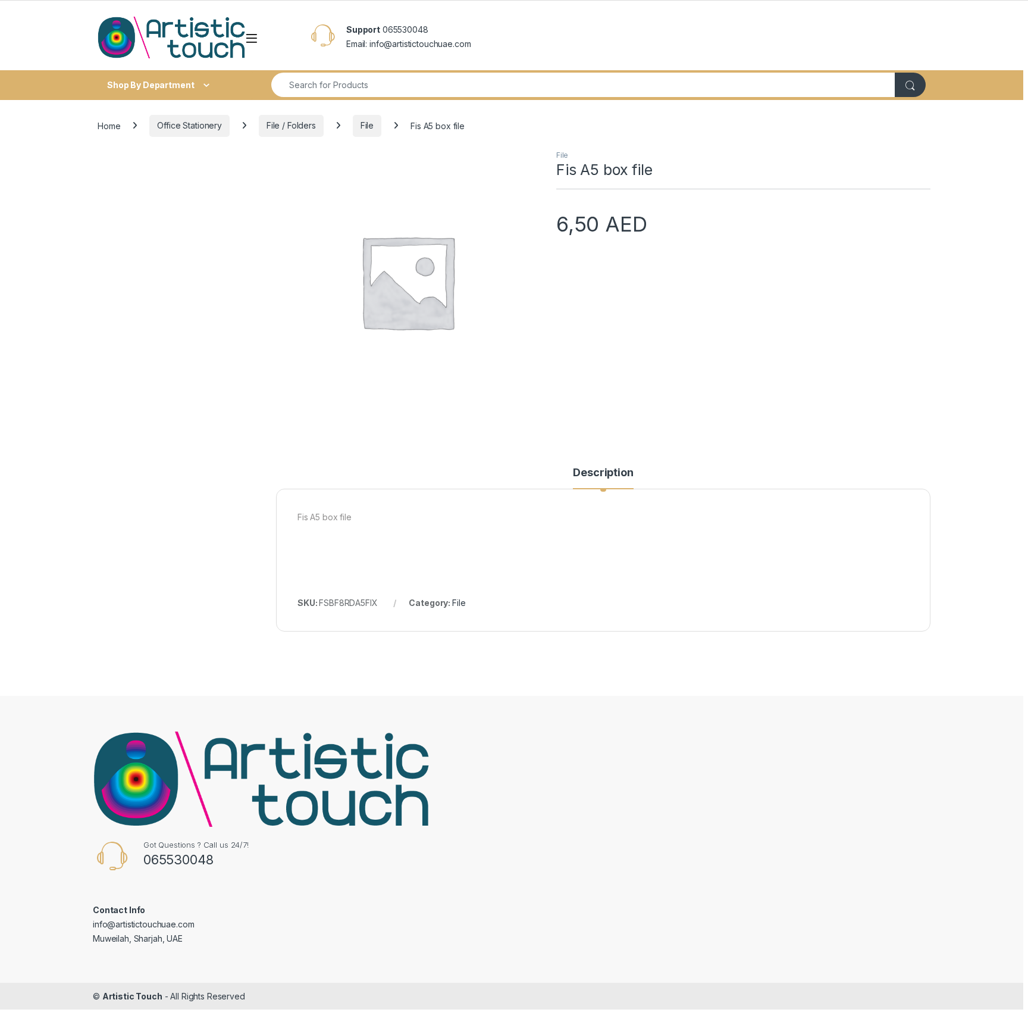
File (367, 125)
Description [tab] (603, 473)
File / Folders (291, 125)
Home (109, 125)
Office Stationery (189, 125)
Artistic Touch (132, 996)
